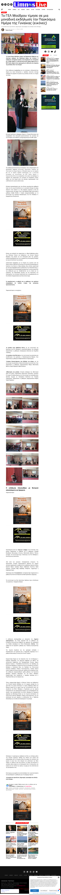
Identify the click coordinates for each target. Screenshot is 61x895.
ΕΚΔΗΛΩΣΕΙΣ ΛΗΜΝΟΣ (10, 789)
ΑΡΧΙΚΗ (9, 9)
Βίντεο (28, 9)
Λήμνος (14, 9)
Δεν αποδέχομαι (44, 890)
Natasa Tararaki (9, 30)
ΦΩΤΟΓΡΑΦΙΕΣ (9, 790)
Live (19, 9)
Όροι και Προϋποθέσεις (19, 888)
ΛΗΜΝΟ (17, 789)
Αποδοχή (34, 890)
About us (41, 875)
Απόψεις (43, 9)
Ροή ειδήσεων (50, 9)
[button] (58, 877)
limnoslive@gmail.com (21, 885)
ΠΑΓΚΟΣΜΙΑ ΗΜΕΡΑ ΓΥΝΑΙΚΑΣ (29, 789)
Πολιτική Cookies (36, 893)
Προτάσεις (38, 9)
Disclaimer (53, 875)
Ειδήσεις (23, 9)
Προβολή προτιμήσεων (54, 890)
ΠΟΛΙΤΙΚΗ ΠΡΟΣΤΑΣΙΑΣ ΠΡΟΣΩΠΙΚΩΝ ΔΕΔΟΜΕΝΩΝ (47, 893)
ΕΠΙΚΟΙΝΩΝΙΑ (47, 875)
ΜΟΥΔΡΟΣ (21, 789)
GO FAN (32, 9)
